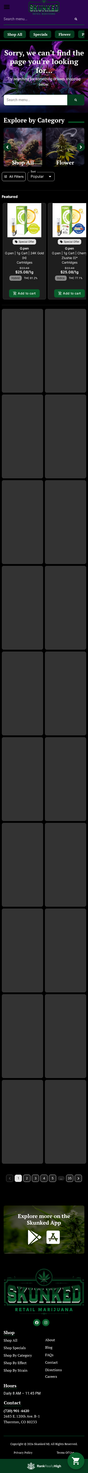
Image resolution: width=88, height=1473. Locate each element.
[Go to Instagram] (45, 1322)
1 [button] (18, 1178)
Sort (33, 171)
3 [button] (36, 1178)
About (50, 1339)
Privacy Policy (23, 1453)
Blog (48, 1347)
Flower (65, 162)
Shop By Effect (15, 1362)
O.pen (24, 248)
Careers (51, 1376)
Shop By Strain (16, 1370)
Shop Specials (15, 1347)
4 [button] (44, 1178)
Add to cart (27, 293)
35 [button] (70, 1178)
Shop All (23, 162)
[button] (7, 7)
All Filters (16, 176)
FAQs (49, 1354)
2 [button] (27, 1178)
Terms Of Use (65, 1453)
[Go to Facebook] (36, 1322)
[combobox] (35, 19)
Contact (51, 1362)
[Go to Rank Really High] (44, 1466)
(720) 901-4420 (16, 1410)
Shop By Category (18, 1355)
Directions (53, 1369)
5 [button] (53, 1178)
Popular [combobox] (37, 176)
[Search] (75, 19)
